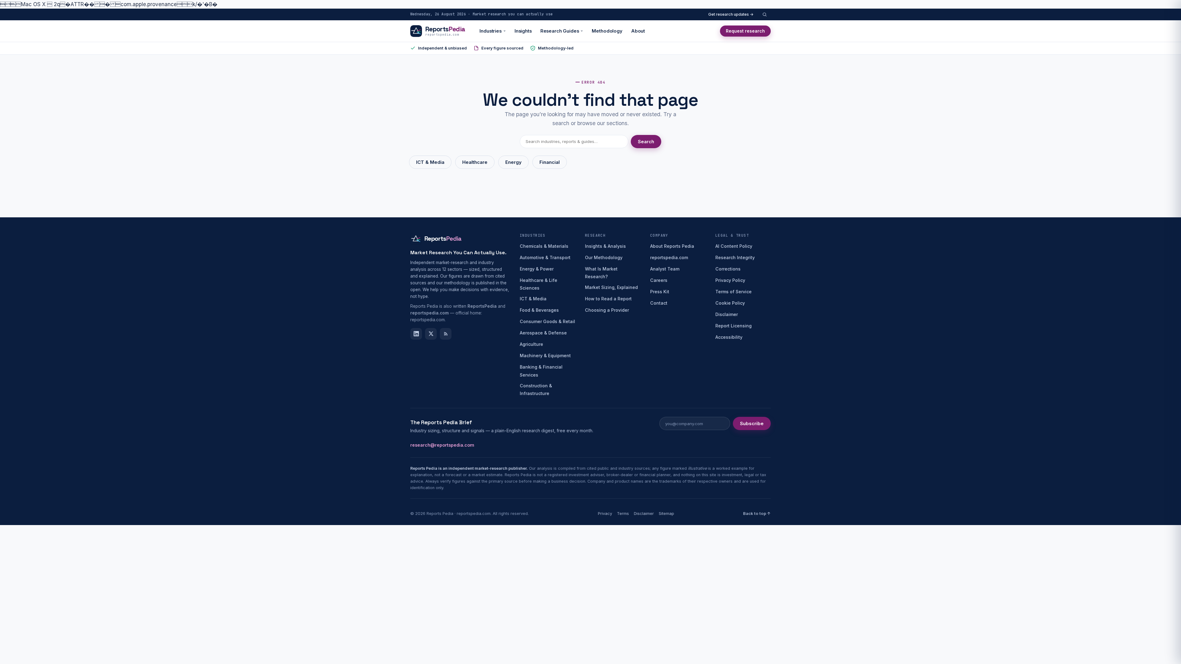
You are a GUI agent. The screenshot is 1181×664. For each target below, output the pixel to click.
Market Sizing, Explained (611, 287)
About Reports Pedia (672, 246)
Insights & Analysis (605, 246)
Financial (549, 162)
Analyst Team (664, 268)
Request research (745, 31)
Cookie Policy (730, 303)
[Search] (764, 14)
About (638, 31)
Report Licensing (733, 325)
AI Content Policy (733, 246)
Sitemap (666, 513)
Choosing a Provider (607, 310)
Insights (523, 31)
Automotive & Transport (545, 257)
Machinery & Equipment (545, 355)
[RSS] (445, 334)
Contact (658, 303)
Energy (513, 162)
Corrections (728, 268)
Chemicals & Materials (544, 246)
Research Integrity (735, 257)
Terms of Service (733, 291)
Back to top (757, 513)
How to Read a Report (608, 298)
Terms (623, 513)
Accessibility (728, 337)
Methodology (607, 31)
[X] (431, 334)
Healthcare (474, 162)
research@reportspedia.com (442, 445)
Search (646, 141)
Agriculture (531, 344)
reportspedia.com (669, 257)
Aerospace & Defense (543, 332)
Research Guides (559, 31)
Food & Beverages (539, 310)
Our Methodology (603, 257)
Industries (490, 31)
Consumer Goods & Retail (547, 321)
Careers (658, 280)
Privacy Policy (730, 280)
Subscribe (752, 423)
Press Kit (659, 291)
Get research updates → (731, 14)
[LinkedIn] (416, 334)
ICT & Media (430, 162)
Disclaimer (726, 314)
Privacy (605, 513)
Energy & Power (537, 268)
